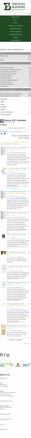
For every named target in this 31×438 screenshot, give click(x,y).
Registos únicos (4, 56)
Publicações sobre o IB (15, 34)
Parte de (3, 63)
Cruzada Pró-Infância (5, 82)
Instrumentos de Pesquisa (6, 396)
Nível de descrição (7, 112)
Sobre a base (3, 384)
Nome (2, 101)
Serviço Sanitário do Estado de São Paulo (10, 69)
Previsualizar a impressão (8, 131)
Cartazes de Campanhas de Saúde (9, 80)
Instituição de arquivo (8, 89)
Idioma (3, 53)
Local (2, 104)
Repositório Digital (15, 28)
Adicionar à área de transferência (29, 147)
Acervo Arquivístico (5, 394)
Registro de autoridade (6, 407)
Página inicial (15, 17)
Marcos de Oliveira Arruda (7, 84)
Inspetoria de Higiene (5, 78)
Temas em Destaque (15, 31)
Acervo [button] (15, 23)
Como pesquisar (4, 386)
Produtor (4, 99)
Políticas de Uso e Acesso (15, 25)
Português (3, 58)
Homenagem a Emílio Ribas (16, 304)
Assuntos (2, 409)
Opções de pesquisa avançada (15, 128)
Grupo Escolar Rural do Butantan (8, 72)
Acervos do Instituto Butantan (8, 392)
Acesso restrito (4, 429)
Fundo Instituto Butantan (7, 67)
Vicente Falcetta (4, 86)
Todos (2, 65)
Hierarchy (20, 131)
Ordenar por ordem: (17, 136)
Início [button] (15, 20)
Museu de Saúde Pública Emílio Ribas (9, 96)
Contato (15, 37)
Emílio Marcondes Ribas (6, 76)
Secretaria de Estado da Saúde (8, 74)
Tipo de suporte (6, 114)
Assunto (3, 107)
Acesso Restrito (15, 40)
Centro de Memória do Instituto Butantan (11, 94)
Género (3, 109)
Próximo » (27, 343)
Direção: (21, 138)
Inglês (1, 60)
